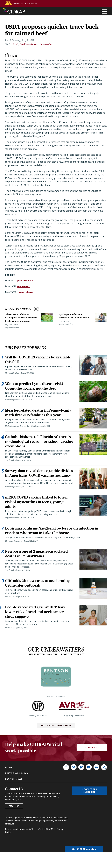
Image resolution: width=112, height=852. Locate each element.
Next (38, 309)
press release (25, 280)
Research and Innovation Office (20, 829)
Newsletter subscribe (89, 790)
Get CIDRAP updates (84, 849)
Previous (34, 309)
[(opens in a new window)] (21, 3)
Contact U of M (45, 829)
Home (8, 767)
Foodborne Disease (29, 44)
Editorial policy (16, 773)
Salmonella (46, 44)
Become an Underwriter (56, 725)
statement (23, 286)
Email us (14, 806)
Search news (14, 778)
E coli (15, 44)
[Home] (14, 10)
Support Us (92, 747)
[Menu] (104, 11)
